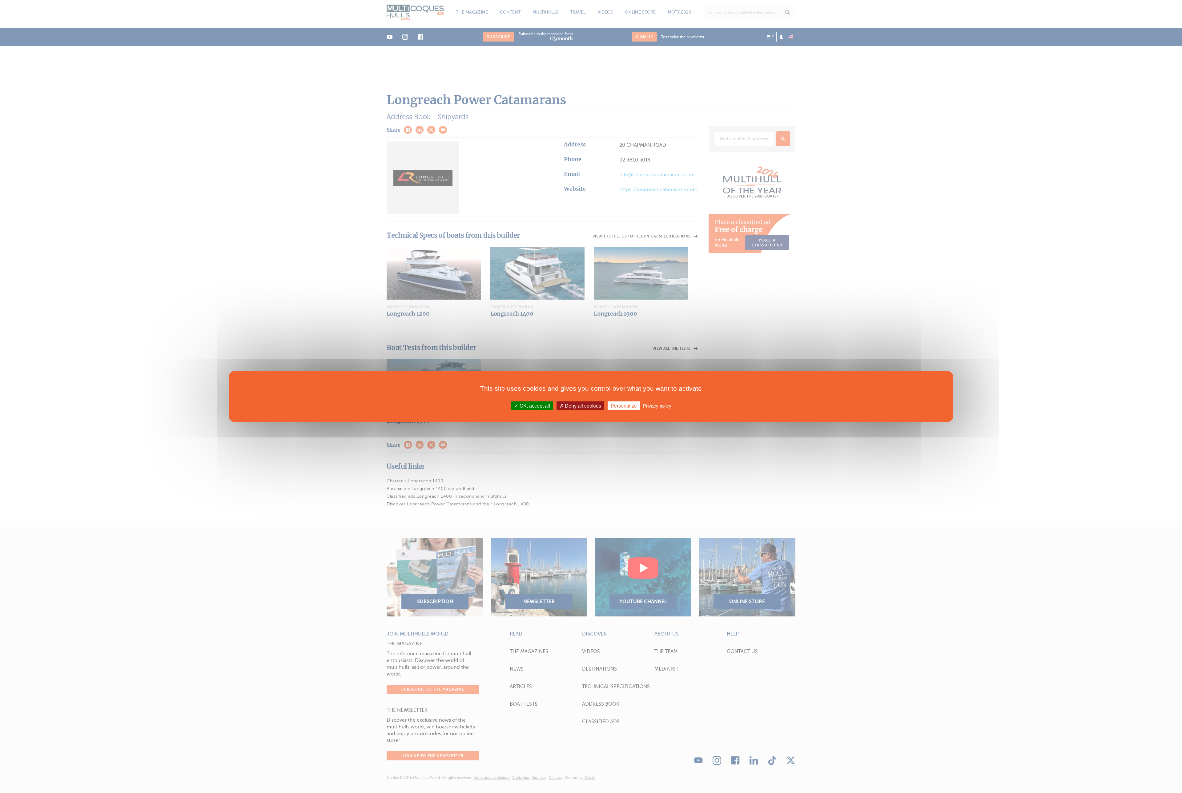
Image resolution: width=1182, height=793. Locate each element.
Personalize (624, 405)
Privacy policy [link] (657, 405)
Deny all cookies (582, 405)
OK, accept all (534, 405)
